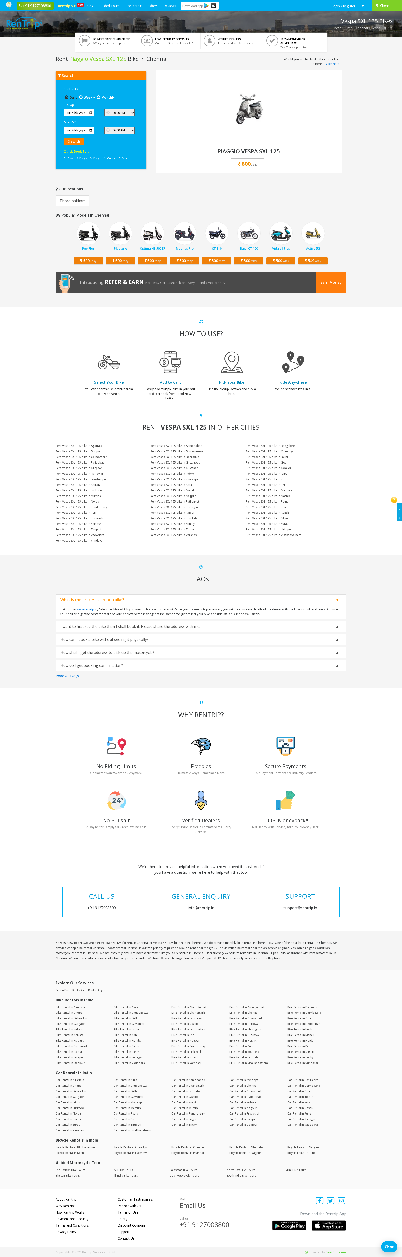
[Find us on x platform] (331, 1201)
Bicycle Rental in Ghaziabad (247, 1147)
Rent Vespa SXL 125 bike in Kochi (267, 479)
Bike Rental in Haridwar (244, 1024)
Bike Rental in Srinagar (128, 1057)
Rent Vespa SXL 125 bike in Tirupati (78, 529)
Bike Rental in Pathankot (71, 1046)
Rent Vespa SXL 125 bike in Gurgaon (79, 468)
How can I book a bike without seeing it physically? (104, 639)
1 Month (125, 158)
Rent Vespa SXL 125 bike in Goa (266, 462)
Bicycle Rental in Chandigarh (132, 1147)
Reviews (170, 5)
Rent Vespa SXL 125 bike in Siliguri (268, 518)
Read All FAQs (67, 675)
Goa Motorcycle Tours (184, 1176)
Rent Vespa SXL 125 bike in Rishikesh (79, 518)
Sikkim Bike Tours (295, 1170)
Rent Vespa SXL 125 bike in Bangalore (270, 446)
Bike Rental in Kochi (300, 1029)
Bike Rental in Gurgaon (70, 1024)
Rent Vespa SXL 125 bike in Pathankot (175, 501)
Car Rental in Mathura (128, 1108)
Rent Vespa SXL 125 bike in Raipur (172, 513)
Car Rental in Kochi (183, 1102)
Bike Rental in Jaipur (126, 1029)
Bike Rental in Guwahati (129, 1024)
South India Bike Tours (241, 1176)
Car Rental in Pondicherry (188, 1114)
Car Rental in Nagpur (243, 1108)
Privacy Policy (66, 1232)
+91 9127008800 (204, 1224)
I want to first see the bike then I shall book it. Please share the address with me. (130, 626)
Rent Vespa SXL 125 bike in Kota (171, 485)
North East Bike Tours (241, 1170)
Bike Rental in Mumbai (128, 1041)
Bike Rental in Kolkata (70, 1035)
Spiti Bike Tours (123, 1170)
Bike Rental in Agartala (70, 1007)
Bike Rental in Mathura (70, 1041)
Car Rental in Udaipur (243, 1125)
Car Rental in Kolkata (242, 1102)
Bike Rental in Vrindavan (303, 1063)
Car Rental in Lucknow (70, 1108)
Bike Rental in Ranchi (127, 1052)
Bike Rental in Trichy (300, 1057)
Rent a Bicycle (97, 990)
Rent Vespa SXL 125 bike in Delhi (267, 457)
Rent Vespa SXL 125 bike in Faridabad (80, 462)
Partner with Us (129, 1206)
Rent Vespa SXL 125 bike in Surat (267, 524)
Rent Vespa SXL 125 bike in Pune (267, 507)
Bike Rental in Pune (241, 1046)
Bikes (348, 28)
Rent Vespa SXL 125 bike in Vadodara (80, 535)
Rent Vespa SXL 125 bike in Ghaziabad (175, 462)
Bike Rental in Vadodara (129, 1063)
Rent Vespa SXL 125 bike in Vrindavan (80, 541)
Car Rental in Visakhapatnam (132, 1130)
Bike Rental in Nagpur (185, 1041)
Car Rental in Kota (299, 1102)
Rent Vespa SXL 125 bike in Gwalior (268, 468)
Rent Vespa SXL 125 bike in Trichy (172, 529)
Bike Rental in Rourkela (244, 1052)
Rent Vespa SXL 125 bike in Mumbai (79, 496)
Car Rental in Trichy (184, 1125)
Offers (153, 5)
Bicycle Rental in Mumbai (187, 1153)
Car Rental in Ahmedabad (188, 1080)
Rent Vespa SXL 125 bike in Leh (266, 485)
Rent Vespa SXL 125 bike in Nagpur (173, 496)
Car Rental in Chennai (243, 1086)
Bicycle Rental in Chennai (187, 1147)
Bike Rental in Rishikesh (186, 1052)
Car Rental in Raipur (68, 1119)
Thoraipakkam (72, 200)
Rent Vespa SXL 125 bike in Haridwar (79, 474)
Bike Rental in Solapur (70, 1057)
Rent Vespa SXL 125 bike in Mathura (269, 490)
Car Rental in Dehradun (71, 1091)
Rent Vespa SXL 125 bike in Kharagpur (175, 479)
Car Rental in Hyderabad (245, 1097)
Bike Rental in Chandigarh (188, 1013)
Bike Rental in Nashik (242, 1041)
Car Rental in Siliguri (184, 1119)
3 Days (81, 158)
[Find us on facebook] (320, 1201)
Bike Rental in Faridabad (187, 1018)
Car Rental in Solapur (243, 1119)
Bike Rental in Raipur (69, 1052)
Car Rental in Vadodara (302, 1125)
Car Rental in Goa (298, 1091)
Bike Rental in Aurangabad (246, 1007)
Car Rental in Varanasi (70, 1130)
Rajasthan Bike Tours (183, 1170)
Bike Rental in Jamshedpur (188, 1029)
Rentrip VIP (68, 5)
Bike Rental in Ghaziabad (245, 1018)
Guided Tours (109, 5)
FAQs (399, 512)
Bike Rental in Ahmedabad (188, 1007)
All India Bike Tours (125, 1176)
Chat (389, 1246)
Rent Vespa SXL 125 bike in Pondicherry (81, 507)
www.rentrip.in (87, 609)
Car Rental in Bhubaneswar (131, 1086)
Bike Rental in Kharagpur (245, 1029)
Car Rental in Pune (299, 1114)
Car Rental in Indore (300, 1097)
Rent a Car (79, 990)
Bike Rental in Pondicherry (188, 1046)
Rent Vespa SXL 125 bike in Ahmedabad (176, 446)
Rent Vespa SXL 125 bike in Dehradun (175, 457)
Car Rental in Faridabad (186, 1091)
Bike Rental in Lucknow (244, 1035)
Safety (122, 1219)
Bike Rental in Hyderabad (304, 1024)
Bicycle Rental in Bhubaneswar (75, 1147)
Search (75, 142)
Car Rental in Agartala (70, 1080)
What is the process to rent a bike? (92, 599)
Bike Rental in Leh (182, 1035)
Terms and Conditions (72, 1225)
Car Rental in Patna (126, 1114)
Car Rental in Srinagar (301, 1119)
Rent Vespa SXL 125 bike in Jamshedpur (81, 479)
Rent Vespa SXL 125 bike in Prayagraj (174, 507)
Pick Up (69, 105)
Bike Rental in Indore (69, 1029)
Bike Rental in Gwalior (185, 1024)
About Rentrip (66, 1199)
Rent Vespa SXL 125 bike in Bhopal (78, 451)
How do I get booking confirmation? (91, 665)
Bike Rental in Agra (126, 1007)
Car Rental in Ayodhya (243, 1080)
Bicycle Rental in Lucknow (130, 1153)
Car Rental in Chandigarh (187, 1086)
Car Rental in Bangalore (302, 1080)
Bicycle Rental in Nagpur (245, 1153)
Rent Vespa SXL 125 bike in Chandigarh (271, 451)
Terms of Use (128, 1212)
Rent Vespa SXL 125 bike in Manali (172, 490)
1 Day (68, 158)
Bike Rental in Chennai (243, 1013)
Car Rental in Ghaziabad (245, 1091)
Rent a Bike (63, 990)
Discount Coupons (132, 1225)
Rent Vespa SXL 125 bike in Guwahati (174, 468)
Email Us (193, 1205)
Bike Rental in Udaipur (70, 1063)
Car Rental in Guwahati (128, 1097)
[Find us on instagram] (341, 1201)
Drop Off (70, 122)
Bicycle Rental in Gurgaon (304, 1147)
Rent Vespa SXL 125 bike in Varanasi (174, 535)
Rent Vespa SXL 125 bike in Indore (173, 474)
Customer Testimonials (135, 1199)
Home (337, 28)
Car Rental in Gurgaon (70, 1097)
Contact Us (134, 5)
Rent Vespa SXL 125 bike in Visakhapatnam (273, 535)
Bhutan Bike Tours (68, 1176)
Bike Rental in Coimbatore (304, 1013)
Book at (69, 89)
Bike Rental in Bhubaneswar (132, 1013)
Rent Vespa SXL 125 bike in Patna (267, 501)
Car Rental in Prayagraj (244, 1114)
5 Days (95, 158)
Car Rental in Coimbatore (304, 1086)
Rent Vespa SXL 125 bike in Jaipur (267, 474)
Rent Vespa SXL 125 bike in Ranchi (268, 513)
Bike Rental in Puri (299, 1046)
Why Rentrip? (65, 1206)
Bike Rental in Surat (183, 1057)
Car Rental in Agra (125, 1080)
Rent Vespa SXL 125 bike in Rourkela (174, 518)
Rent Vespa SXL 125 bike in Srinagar (174, 524)
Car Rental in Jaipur (68, 1102)
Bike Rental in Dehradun (71, 1018)
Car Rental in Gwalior (185, 1097)
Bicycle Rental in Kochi (70, 1153)
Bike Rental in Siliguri (300, 1052)
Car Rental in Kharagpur (129, 1102)
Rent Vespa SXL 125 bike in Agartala (79, 446)
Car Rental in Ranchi (126, 1119)
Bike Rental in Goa (299, 1018)
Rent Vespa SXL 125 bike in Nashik (268, 496)
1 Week (109, 158)
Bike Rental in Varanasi (186, 1063)
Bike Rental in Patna (126, 1046)
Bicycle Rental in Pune (301, 1153)
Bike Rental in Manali (300, 1035)
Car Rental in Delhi (125, 1091)
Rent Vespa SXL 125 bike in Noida (77, 501)
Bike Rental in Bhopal (69, 1013)
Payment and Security (72, 1219)
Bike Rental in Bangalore (303, 1007)
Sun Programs (336, 1252)
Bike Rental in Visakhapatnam (248, 1063)
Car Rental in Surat (68, 1125)
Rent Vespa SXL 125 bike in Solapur (78, 524)
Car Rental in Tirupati (127, 1125)
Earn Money (331, 282)
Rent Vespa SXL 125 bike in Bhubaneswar (177, 451)
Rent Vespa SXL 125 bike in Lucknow (79, 490)
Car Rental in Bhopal (69, 1086)
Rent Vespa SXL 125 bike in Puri (76, 513)
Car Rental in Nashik (300, 1108)
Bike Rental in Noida (300, 1041)
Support (124, 1232)
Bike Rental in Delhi (126, 1018)
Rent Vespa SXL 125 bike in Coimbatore (81, 457)
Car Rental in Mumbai (185, 1108)
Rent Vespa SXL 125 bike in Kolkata (78, 485)
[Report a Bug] (306, 1252)
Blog (89, 5)
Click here (333, 64)
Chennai (362, 28)
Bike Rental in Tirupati (243, 1057)
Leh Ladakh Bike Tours (70, 1170)
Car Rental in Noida (68, 1114)
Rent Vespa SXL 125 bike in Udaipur (269, 529)
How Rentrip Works (70, 1212)
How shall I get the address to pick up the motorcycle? (107, 652)
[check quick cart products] (363, 6)
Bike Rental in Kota (126, 1035)
